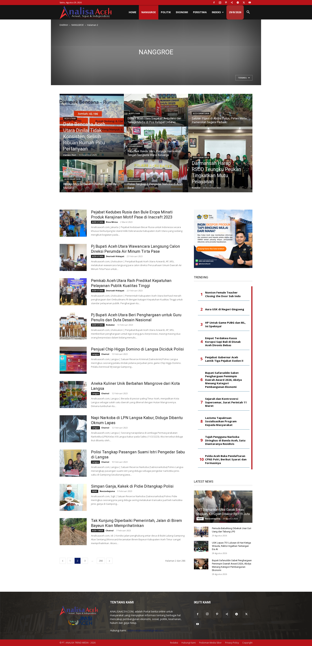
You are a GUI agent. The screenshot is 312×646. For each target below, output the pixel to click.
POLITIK (166, 12)
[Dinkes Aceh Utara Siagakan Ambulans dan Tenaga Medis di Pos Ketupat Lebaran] (156, 113)
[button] (248, 12)
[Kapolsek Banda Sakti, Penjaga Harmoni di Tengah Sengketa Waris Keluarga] (156, 146)
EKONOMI (182, 12)
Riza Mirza (112, 222)
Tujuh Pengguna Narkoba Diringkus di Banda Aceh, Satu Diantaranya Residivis (225, 440)
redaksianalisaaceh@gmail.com (145, 630)
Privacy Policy (232, 642)
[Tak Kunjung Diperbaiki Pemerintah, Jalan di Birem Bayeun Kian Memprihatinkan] (73, 531)
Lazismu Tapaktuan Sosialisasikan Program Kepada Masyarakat (221, 421)
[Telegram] (237, 2)
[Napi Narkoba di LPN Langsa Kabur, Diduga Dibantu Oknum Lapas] (73, 428)
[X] (243, 2)
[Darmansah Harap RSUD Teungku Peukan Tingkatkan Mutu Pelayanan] (220, 159)
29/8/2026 (235, 12)
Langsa (95, 354)
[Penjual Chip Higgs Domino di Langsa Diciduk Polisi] (73, 360)
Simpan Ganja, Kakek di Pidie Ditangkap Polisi (132, 486)
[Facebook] (214, 2)
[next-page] (109, 561)
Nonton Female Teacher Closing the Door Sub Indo (223, 294)
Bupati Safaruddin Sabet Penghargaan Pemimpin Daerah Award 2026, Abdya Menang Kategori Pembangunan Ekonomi (223, 380)
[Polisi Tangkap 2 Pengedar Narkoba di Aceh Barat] (156, 179)
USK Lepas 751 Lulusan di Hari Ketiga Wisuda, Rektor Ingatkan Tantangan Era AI (231, 546)
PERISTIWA (200, 12)
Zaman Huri (69, 155)
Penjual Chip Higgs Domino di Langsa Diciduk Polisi (137, 349)
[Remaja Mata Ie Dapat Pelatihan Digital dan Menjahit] (92, 179)
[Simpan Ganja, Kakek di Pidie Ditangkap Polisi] (73, 497)
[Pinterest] (226, 2)
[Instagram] (220, 2)
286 (101, 560)
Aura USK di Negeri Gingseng (224, 309)
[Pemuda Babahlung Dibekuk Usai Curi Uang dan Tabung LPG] (201, 531)
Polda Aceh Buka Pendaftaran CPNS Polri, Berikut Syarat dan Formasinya (225, 459)
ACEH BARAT (134, 179)
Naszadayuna (107, 491)
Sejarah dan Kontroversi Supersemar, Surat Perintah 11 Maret (226, 402)
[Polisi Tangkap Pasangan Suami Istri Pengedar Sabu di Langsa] (73, 463)
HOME (132, 12)
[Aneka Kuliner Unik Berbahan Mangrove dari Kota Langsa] (73, 394)
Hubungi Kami (188, 642)
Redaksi (196, 187)
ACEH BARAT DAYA (72, 179)
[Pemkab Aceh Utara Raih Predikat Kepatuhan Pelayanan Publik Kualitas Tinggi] (73, 291)
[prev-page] (63, 561)
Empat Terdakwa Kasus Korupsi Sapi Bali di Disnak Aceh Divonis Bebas (223, 341)
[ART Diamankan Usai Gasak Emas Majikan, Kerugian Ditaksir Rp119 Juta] (223, 506)
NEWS (94, 491)
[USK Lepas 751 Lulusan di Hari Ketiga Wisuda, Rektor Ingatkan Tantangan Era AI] (201, 546)
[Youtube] (249, 2)
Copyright (247, 642)
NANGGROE (148, 12)
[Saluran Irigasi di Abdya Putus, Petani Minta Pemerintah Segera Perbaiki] (220, 113)
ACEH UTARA (70, 119)
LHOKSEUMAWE (136, 146)
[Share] (232, 2)
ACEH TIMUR (97, 530)
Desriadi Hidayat (115, 256)
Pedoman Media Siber (210, 642)
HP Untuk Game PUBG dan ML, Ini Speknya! (225, 324)
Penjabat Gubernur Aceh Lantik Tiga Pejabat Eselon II (224, 359)
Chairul (105, 354)
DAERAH (64, 25)
